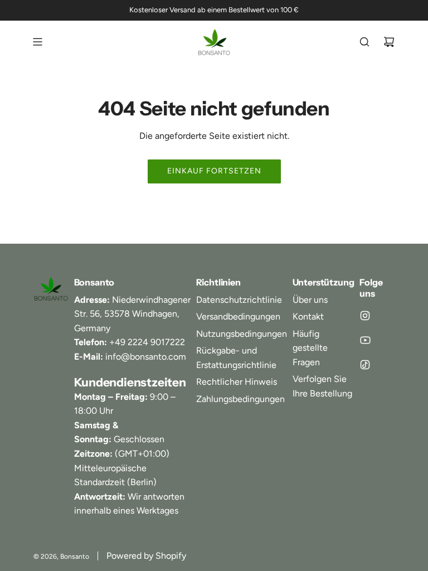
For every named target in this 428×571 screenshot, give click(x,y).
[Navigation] (37, 42)
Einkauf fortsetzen (214, 171)
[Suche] (364, 42)
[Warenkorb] (389, 42)
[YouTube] (365, 340)
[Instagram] (365, 315)
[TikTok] (365, 364)
